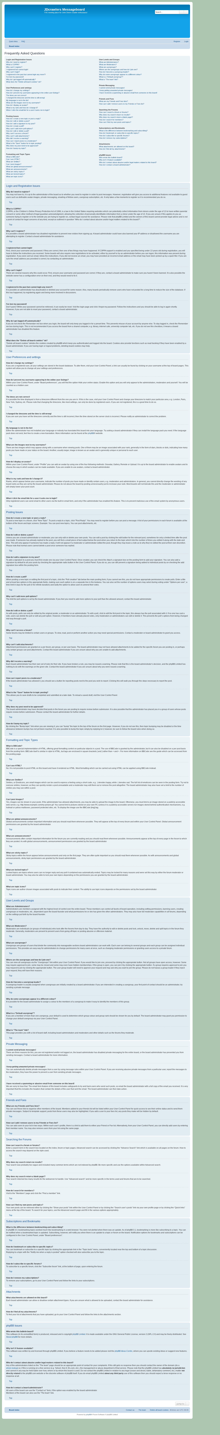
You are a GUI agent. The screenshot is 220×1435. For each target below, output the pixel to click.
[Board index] (24, 21)
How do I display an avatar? (17, 105)
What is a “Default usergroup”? (111, 77)
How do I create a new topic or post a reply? (23, 119)
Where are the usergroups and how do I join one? (118, 69)
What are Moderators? (108, 64)
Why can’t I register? (14, 67)
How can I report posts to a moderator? (21, 141)
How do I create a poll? (15, 126)
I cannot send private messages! (112, 88)
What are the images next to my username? (23, 103)
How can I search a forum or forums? (113, 112)
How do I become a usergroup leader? (114, 72)
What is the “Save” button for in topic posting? (24, 143)
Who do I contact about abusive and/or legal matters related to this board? (128, 162)
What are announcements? (16, 169)
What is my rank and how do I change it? (22, 108)
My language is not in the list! (17, 100)
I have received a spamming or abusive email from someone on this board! (128, 93)
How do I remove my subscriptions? (113, 138)
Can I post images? (13, 164)
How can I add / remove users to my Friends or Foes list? (121, 104)
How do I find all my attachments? (112, 149)
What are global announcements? (19, 167)
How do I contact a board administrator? (114, 165)
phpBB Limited (78, 1334)
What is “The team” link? (108, 79)
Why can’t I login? (13, 72)
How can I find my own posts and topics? (115, 122)
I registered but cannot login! (17, 69)
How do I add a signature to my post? (20, 124)
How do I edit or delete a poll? (17, 131)
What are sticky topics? (15, 172)
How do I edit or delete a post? (18, 121)
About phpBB (12, 1337)
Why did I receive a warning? (17, 138)
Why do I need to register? (16, 62)
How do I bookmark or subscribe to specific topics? (119, 133)
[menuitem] (22, 41)
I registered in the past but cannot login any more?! (26, 74)
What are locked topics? (15, 174)
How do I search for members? (111, 120)
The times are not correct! (16, 95)
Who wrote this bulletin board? (110, 157)
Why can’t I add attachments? (17, 136)
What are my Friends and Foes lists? (113, 101)
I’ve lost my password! (15, 77)
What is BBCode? (13, 157)
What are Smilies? (13, 162)
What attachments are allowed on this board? (116, 146)
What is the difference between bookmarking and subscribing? (123, 131)
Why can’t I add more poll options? (19, 129)
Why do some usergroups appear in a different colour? (120, 74)
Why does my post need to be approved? (22, 146)
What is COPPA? (12, 64)
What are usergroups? (108, 67)
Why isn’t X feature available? (110, 160)
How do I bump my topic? (16, 148)
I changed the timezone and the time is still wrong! (25, 98)
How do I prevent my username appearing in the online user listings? (32, 93)
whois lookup (12, 1368)
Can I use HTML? (13, 159)
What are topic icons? (14, 176)
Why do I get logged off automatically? (21, 79)
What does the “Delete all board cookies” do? (23, 82)
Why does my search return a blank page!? (116, 117)
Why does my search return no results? (114, 115)
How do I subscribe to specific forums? (114, 136)
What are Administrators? (109, 62)
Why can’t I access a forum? (17, 133)
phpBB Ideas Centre (123, 1351)
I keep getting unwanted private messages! (116, 90)
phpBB (91, 433)
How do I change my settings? (18, 90)
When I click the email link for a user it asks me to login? (28, 110)
